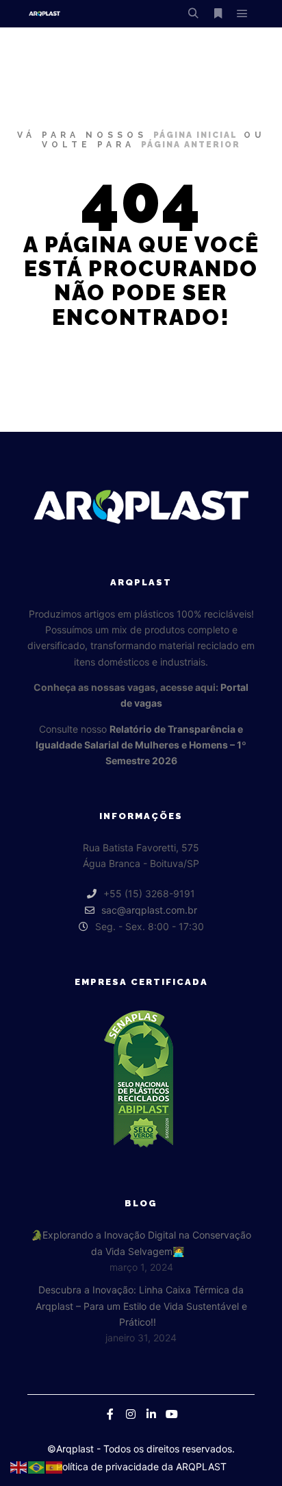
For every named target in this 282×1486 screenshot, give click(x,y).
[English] (19, 1466)
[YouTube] (172, 1414)
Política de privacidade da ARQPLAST (141, 1466)
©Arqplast (70, 1448)
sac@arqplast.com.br (149, 910)
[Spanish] (55, 1466)
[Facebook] (110, 1414)
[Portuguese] (37, 1466)
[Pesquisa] (193, 14)
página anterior (190, 144)
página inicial (195, 135)
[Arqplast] (44, 13)
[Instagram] (131, 1414)
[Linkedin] (151, 1414)
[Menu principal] (242, 14)
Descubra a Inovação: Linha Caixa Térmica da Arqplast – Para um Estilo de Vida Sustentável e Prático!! (141, 1306)
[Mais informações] (217, 14)
